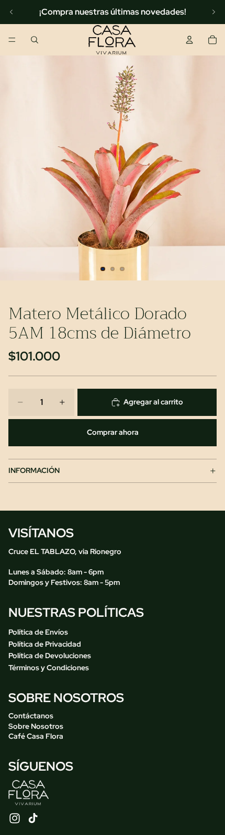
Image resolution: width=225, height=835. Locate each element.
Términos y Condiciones (48, 667)
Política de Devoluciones (49, 655)
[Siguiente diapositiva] (213, 12)
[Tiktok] (33, 818)
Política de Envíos (38, 632)
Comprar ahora (113, 432)
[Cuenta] (189, 39)
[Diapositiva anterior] (11, 12)
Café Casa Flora (35, 736)
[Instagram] (14, 818)
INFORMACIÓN (34, 470)
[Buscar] (34, 39)
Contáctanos (30, 715)
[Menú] (12, 40)
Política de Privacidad (44, 644)
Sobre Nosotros (35, 726)
